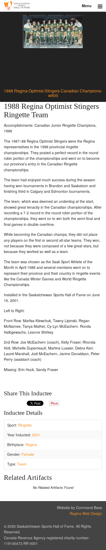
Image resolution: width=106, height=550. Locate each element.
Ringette (25, 425)
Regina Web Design (86, 513)
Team (21, 464)
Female (28, 454)
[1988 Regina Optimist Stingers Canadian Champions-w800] (51, 46)
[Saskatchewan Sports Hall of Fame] (53, 6)
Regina (31, 444)
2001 (36, 434)
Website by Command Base (79, 507)
